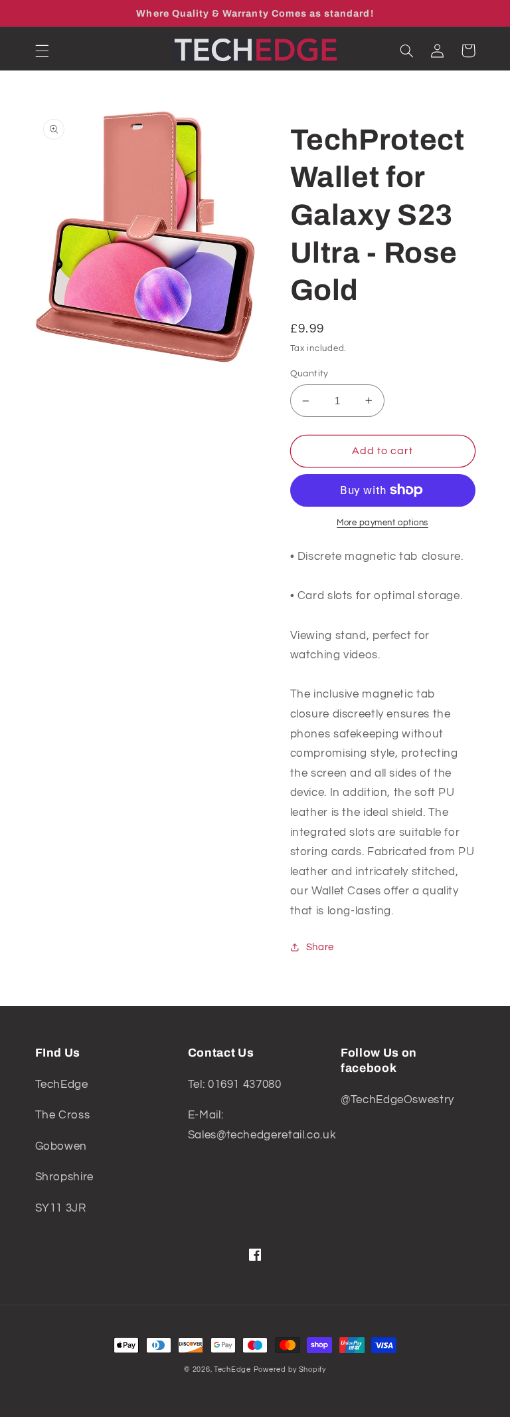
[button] (42, 50)
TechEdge (232, 1369)
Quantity (309, 373)
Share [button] (320, 947)
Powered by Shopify (290, 1369)
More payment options (382, 523)
